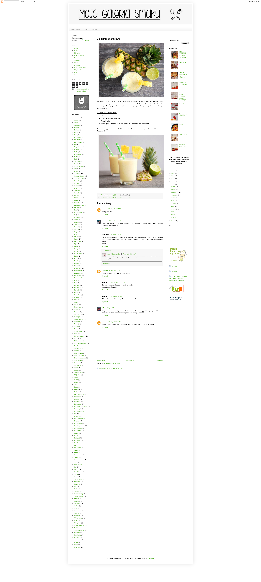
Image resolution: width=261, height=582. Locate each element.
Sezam (76, 477)
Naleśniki (77, 363)
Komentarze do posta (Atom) (112, 363)
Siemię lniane (78, 479)
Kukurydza (77, 287)
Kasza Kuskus (78, 271)
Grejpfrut (77, 224)
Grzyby (76, 232)
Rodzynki (77, 438)
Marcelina (105, 221)
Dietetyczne (77, 198)
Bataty (76, 135)
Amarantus (77, 118)
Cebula (76, 164)
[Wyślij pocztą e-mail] (121, 195)
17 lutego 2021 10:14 (114, 322)
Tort (75, 508)
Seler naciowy (78, 465)
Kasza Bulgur (78, 268)
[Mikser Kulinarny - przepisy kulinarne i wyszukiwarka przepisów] (178, 261)
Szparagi (76, 499)
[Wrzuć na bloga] (123, 195)
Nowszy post (101, 360)
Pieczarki (77, 399)
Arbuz (76, 123)
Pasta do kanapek (79, 394)
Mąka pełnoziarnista (80, 358)
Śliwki (76, 545)
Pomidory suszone (79, 411)
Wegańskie (77, 515)
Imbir (75, 234)
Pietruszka (77, 402)
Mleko (76, 338)
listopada (173, 189)
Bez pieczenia (78, 142)
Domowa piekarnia (79, 55)
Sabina (104, 308)
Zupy (75, 72)
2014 (173, 184)
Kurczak (76, 290)
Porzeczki (77, 416)
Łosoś (76, 542)
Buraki (76, 156)
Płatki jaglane (78, 423)
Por (75, 414)
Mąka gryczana (78, 353)
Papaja (76, 387)
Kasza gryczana (78, 273)
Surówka (76, 491)
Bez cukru (77, 140)
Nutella (76, 368)
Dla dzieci (77, 53)
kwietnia (173, 209)
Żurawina (77, 547)
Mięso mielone (78, 331)
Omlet (76, 380)
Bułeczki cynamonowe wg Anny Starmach (183, 74)
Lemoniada (77, 295)
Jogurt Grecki (110, 198)
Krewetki (77, 285)
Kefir (75, 280)
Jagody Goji (77, 241)
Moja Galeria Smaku (113, 254)
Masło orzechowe (79, 319)
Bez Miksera (77, 137)
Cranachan (182, 104)
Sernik (76, 474)
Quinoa (76, 433)
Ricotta (76, 435)
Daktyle (76, 195)
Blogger (151, 558)
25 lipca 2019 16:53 (114, 270)
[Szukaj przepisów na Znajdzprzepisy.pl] (173, 266)
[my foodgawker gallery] (81, 110)
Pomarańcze (77, 404)
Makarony (77, 60)
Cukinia (76, 183)
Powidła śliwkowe (79, 418)
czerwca (173, 203)
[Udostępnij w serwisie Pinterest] (129, 195)
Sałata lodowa (78, 455)
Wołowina (77, 532)
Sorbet (76, 489)
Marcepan (77, 312)
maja (172, 206)
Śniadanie (128, 198)
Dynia (76, 200)
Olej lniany (77, 375)
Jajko (75, 244)
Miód (75, 329)
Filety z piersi (78, 212)
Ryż (75, 445)
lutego (173, 214)
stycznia (173, 217)
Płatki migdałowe (79, 426)
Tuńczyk (76, 513)
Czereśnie (77, 191)
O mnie (86, 29)
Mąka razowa (78, 360)
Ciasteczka (77, 173)
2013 (173, 221)
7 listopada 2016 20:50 (116, 234)
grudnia (173, 187)
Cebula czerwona (79, 166)
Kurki (76, 292)
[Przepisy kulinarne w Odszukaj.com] (175, 300)
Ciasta (76, 48)
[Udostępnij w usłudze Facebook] (127, 195)
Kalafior (76, 261)
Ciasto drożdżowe (79, 176)
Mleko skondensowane (80, 343)
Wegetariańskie (78, 70)
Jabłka (76, 237)
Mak (75, 302)
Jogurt (76, 251)
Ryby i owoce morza (80, 67)
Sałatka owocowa (79, 460)
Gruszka (76, 229)
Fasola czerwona (79, 205)
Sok (75, 486)
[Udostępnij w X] (125, 195)
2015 (173, 181)
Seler (75, 462)
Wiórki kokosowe (79, 525)
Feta (75, 210)
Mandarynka (77, 307)
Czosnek (76, 193)
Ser (75, 467)
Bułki (75, 159)
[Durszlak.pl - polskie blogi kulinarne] (173, 271)
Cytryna (76, 186)
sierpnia (173, 198)
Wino (75, 520)
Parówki (76, 392)
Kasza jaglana (78, 275)
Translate (86, 40)
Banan (76, 132)
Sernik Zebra (183, 134)
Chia (75, 169)
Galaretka (77, 217)
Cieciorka (77, 181)
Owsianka (77, 384)
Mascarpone (77, 317)
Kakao (76, 258)
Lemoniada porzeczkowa (183, 83)
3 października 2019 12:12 (117, 282)
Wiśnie (76, 528)
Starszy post (159, 360)
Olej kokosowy (78, 372)
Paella (181, 124)
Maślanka (77, 321)
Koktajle (117, 198)
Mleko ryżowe (78, 341)
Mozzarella (77, 348)
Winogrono (77, 523)
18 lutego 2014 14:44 (115, 221)
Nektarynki (77, 365)
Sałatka (76, 457)
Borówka (76, 149)
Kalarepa (76, 263)
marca (173, 212)
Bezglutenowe (78, 147)
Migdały (76, 326)
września (173, 195)
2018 (173, 173)
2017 (173, 176)
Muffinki (76, 351)
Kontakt (94, 29)
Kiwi (75, 283)
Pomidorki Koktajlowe (80, 406)
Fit (75, 215)
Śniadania (77, 75)
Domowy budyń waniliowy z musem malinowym (182, 96)
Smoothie (122, 198)
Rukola (76, 443)
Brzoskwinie (77, 154)
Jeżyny (76, 249)
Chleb (76, 171)
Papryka (76, 389)
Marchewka (77, 314)
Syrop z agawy (78, 496)
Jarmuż (76, 246)
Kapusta (76, 266)
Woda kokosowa (79, 530)
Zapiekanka (77, 535)
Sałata (76, 452)
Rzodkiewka (77, 448)
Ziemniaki (77, 537)
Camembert (77, 161)
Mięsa (76, 63)
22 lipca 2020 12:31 (112, 308)
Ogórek (76, 370)
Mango (76, 309)
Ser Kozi (76, 469)
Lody (75, 300)
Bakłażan (76, 130)
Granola (76, 222)
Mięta (75, 334)
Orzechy (76, 382)
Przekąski (77, 65)
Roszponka (77, 440)
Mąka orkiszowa (79, 355)
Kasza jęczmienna (79, 278)
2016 (173, 179)
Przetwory (77, 421)
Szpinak (76, 501)
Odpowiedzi (107, 250)
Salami (76, 450)
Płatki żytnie (77, 431)
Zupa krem (77, 540)
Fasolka (76, 207)
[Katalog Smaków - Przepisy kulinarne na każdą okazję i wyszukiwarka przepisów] (179, 281)
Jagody (76, 239)
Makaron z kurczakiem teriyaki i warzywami (182, 54)
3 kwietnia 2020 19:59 (116, 296)
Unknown (105, 209)
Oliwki (76, 377)
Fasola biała (77, 203)
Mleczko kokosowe (79, 336)
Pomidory (77, 409)
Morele (76, 346)
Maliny (76, 304)
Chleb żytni (182, 62)
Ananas (105, 198)
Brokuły (76, 152)
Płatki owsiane (78, 428)
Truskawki (77, 511)
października (175, 192)
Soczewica (77, 484)
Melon (76, 324)
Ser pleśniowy (78, 472)
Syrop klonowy (78, 494)
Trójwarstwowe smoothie (183, 115)
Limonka (76, 297)
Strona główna (75, 29)
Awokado (77, 125)
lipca (172, 201)
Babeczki (76, 127)
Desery (76, 50)
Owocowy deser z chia (182, 145)
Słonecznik (77, 503)
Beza (75, 144)
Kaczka (76, 256)
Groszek (76, 227)
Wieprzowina (78, 518)
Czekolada (77, 188)
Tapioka (76, 506)
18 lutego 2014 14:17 (114, 209)
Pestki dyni (77, 397)
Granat (76, 220)
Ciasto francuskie (79, 178)
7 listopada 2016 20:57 (129, 254)
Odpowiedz (105, 214)
